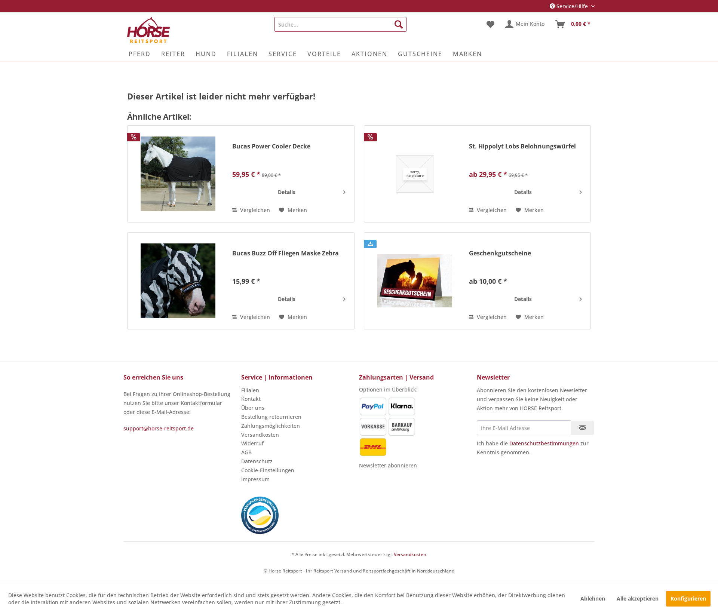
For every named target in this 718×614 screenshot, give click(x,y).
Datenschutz (257, 461)
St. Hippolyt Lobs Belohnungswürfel (522, 146)
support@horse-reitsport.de (158, 428)
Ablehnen (592, 598)
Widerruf (252, 443)
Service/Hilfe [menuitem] (572, 6)
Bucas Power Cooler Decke (271, 146)
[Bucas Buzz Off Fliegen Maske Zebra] (178, 281)
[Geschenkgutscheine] (414, 281)
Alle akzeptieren (638, 598)
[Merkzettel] (490, 24)
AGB (246, 452)
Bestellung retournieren (271, 416)
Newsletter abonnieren (388, 465)
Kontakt (251, 398)
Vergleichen (254, 210)
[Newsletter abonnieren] (582, 427)
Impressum (255, 479)
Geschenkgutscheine (500, 253)
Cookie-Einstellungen (267, 470)
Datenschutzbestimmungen (544, 443)
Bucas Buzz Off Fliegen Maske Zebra (285, 253)
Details (286, 192)
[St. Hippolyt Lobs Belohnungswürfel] (414, 174)
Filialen (250, 390)
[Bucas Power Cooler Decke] (178, 174)
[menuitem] (340, 24)
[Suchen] (398, 24)
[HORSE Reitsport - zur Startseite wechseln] (148, 30)
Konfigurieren (688, 598)
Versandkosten (260, 434)
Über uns (252, 407)
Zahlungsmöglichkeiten (270, 425)
